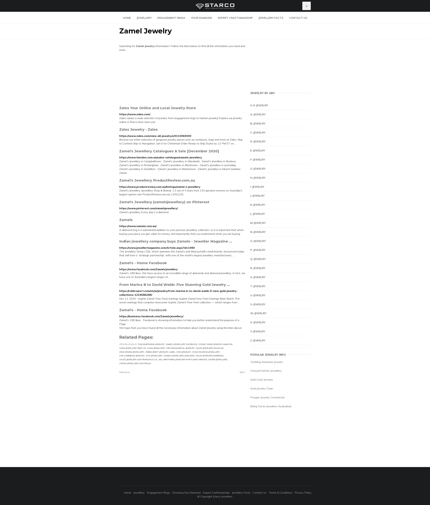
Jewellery (144, 17)
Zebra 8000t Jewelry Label (160, 352)
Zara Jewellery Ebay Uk (132, 348)
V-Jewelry (257, 304)
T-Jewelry (257, 286)
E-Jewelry (257, 150)
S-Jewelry (257, 277)
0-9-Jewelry (259, 105)
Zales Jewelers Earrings (210, 355)
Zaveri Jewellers (217, 359)
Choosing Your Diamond (186, 492)
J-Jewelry (257, 195)
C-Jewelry (257, 132)
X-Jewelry (257, 322)
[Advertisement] (182, 78)
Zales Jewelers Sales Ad (210, 348)
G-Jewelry (258, 168)
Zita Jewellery (154, 355)
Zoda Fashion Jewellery (206, 352)
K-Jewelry (257, 204)
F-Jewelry (257, 159)
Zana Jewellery (156, 348)
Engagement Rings (171, 17)
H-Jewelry (258, 177)
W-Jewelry (258, 313)
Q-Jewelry (258, 259)
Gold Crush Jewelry (261, 379)
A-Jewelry (258, 114)
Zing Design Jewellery (131, 352)
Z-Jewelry (257, 340)
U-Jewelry (257, 295)
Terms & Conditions (280, 492)
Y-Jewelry (257, 331)
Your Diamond (201, 17)
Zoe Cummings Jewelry (132, 355)
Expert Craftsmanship (235, 17)
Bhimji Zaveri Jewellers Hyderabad (270, 406)
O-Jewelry (258, 241)
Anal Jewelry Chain (261, 388)
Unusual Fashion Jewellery (266, 370)
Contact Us (298, 17)
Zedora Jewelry (128, 344)
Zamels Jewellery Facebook (181, 344)
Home (127, 17)
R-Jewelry (257, 268)
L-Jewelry (257, 213)
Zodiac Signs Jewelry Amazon (215, 344)
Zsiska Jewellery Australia (135, 363)
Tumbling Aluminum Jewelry (266, 362)
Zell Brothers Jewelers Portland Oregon (182, 359)
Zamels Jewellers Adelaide (179, 355)
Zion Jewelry (183, 352)
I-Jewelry (257, 186)
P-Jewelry (257, 250)
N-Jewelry (258, 232)
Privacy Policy (303, 492)
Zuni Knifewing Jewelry (151, 344)
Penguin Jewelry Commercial (267, 397)
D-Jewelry (258, 141)
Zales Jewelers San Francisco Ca (138, 359)
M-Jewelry (258, 223)
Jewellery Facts (271, 17)
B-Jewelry (257, 123)
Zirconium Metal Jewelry (180, 348)
